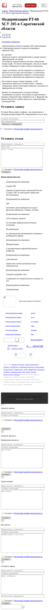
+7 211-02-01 (17, 349)
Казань (6, 367)
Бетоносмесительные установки (13, 317)
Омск (28, 372)
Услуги (32, 317)
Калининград (16, 372)
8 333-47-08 (17, 6)
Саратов (16, 374)
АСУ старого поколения (11, 330)
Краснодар (39, 367)
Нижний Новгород (26, 367)
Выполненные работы (18, 11)
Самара (14, 364)
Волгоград (8, 374)
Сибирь (7, 372)
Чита (25, 369)
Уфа (23, 372)
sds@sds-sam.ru (13, 345)
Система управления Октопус (12, 326)
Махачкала (32, 369)
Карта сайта (34, 330)
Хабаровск (18, 369)
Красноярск (9, 369)
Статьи (32, 326)
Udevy (31, 399)
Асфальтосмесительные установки (13, 313)
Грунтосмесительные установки (13, 321)
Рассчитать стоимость (10, 42)
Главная (4, 11)
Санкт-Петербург (32, 364)
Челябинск (14, 367)
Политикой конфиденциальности (28, 129)
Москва (21, 364)
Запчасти (33, 313)
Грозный (40, 369)
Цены (32, 334)
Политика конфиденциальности (13, 334)
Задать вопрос (37, 340)
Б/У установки (34, 321)
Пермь (33, 372)
